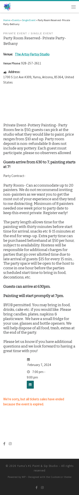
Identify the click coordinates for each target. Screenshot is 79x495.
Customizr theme (61, 477)
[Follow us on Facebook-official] (4, 443)
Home (6, 20)
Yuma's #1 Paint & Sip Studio (37, 466)
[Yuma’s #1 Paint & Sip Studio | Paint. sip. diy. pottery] (7, 6)
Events (16, 20)
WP (24, 477)
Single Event (29, 20)
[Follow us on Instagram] (10, 443)
